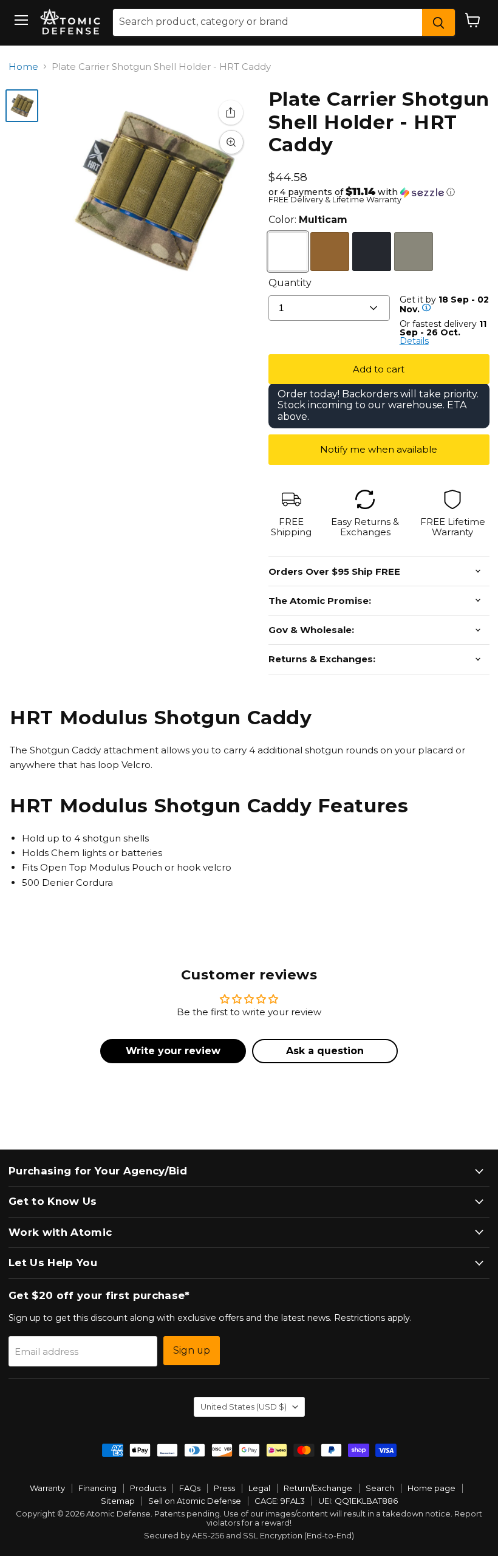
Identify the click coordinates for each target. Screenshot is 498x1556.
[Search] (438, 22)
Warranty (47, 1488)
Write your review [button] (173, 1051)
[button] (378, 192)
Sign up (191, 1350)
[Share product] (231, 112)
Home (23, 66)
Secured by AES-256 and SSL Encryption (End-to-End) (249, 1535)
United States (243, 1406)
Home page (431, 1488)
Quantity (290, 283)
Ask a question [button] (325, 1051)
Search (380, 1488)
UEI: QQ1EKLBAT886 (358, 1501)
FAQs (189, 1488)
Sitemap (118, 1501)
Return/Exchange (318, 1488)
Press (224, 1488)
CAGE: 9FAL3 (279, 1501)
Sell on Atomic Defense (194, 1501)
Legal (259, 1488)
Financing (97, 1488)
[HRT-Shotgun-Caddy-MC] (21, 105)
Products (148, 1488)
